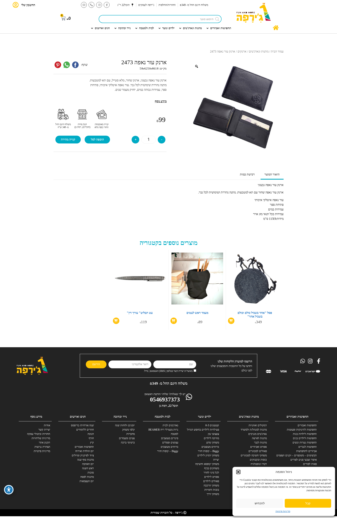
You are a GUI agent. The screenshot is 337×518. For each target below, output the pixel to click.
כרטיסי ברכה (128, 442)
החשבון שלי (28, 5)
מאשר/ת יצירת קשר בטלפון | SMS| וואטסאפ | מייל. (168, 370)
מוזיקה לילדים (211, 438)
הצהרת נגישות (42, 446)
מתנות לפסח (87, 476)
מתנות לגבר (260, 442)
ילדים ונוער (204, 416)
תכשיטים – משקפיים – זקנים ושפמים (302, 455)
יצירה (216, 459)
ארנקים (242, 51)
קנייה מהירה (68, 139)
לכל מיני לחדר (211, 472)
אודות (47, 425)
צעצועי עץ (213, 434)
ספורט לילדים (211, 476)
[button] (238, 472)
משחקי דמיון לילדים (208, 455)
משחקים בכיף (211, 468)
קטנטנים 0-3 (212, 425)
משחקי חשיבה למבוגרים (254, 455)
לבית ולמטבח (162, 416)
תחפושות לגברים (307, 446)
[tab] (272, 175)
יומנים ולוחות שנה (125, 425)
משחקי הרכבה (211, 485)
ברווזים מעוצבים (210, 446)
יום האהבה (88, 464)
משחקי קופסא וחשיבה (207, 464)
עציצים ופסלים (170, 442)
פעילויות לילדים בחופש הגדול (204, 429)
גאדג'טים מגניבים (257, 434)
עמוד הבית (277, 51)
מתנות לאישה (259, 438)
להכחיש (260, 503)
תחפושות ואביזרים (297, 416)
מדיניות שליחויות (41, 438)
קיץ (92, 442)
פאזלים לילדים (211, 481)
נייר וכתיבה (120, 416)
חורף (91, 438)
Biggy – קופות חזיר (208, 451)
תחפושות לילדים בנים (305, 438)
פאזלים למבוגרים (257, 451)
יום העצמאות (87, 481)
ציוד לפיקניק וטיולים (83, 455)
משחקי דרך (213, 494)
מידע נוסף (36, 416)
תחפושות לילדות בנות (305, 434)
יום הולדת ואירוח (84, 451)
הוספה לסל (97, 139)
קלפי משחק (128, 429)
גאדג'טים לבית (170, 425)
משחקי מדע (212, 442)
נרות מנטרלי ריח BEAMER (163, 429)
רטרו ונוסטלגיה (259, 464)
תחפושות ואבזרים (307, 425)
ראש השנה (88, 468)
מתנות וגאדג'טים (259, 51)
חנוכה (91, 434)
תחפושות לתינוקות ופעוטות (302, 429)
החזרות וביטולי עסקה (38, 434)
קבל (307, 503)
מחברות (130, 434)
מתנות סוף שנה (85, 459)
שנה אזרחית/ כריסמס (82, 425)
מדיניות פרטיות (283, 511)
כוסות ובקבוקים (258, 459)
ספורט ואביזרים (258, 446)
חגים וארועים (78, 416)
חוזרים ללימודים (85, 429)
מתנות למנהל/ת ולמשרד (254, 429)
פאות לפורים (310, 464)
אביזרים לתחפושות (306, 451)
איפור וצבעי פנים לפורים (303, 459)
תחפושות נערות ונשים (305, 442)
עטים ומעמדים (127, 438)
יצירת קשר (44, 429)
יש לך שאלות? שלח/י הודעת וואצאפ (165, 394)
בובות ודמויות (211, 489)
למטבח (174, 434)
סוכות (91, 472)
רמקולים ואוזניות (258, 425)
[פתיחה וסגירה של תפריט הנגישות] (8, 489)
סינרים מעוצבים (169, 438)
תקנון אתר (44, 442)
